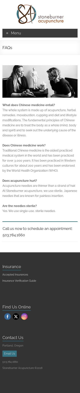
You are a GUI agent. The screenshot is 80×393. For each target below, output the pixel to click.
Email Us (9, 353)
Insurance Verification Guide (19, 280)
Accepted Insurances (15, 274)
